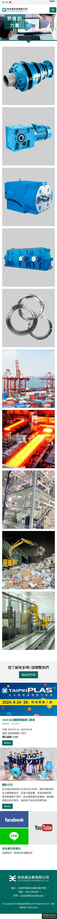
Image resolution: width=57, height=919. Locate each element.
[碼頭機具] (28, 378)
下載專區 (52, 1)
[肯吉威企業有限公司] (15, 10)
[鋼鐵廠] (28, 439)
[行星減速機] (28, 76)
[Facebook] (14, 819)
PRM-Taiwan (33, 907)
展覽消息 (5, 724)
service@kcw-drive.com (32, 895)
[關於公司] (28, 764)
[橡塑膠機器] (28, 499)
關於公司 (7, 784)
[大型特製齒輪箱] (28, 257)
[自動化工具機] (28, 621)
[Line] (14, 836)
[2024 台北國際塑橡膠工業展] (28, 699)
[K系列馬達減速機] (28, 136)
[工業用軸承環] (28, 318)
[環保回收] (28, 560)
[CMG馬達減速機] (28, 197)
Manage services (49, 915)
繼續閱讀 (7, 743)
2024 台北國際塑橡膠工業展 (18, 719)
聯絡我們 (27, 674)
